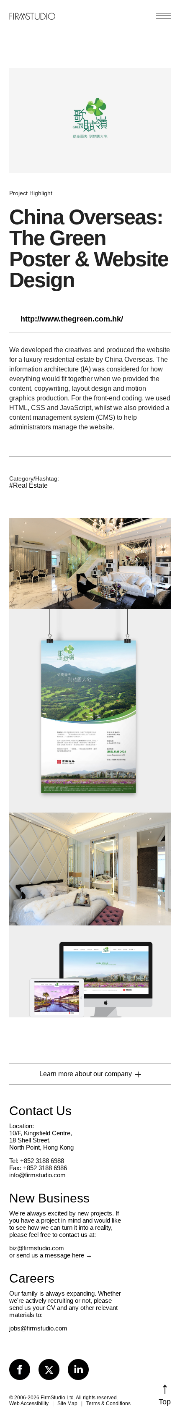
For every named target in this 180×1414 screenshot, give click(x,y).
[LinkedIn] (78, 1369)
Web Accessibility (29, 1403)
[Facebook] (19, 1369)
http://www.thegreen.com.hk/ (72, 319)
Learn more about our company (85, 1073)
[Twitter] (49, 1369)
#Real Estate (28, 485)
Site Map (67, 1403)
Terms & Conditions (108, 1403)
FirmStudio (32, 15)
